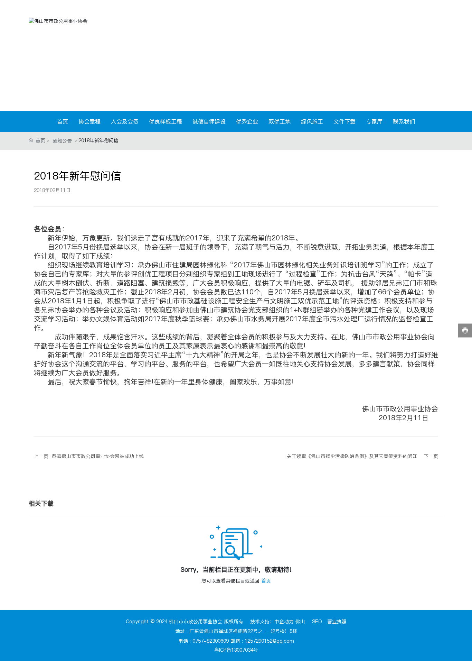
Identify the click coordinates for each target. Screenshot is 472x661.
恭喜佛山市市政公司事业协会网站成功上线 (98, 456)
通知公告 (62, 140)
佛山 (300, 621)
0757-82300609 (210, 640)
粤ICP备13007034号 (236, 649)
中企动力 (284, 621)
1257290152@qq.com (269, 640)
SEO (317, 621)
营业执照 (337, 621)
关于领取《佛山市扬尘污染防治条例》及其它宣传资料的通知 (352, 456)
